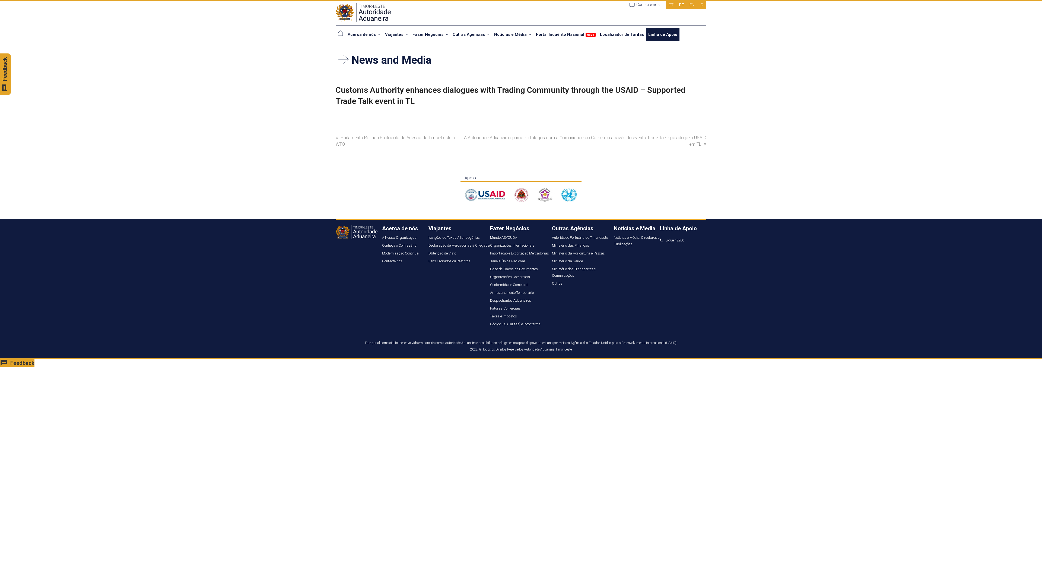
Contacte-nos (648, 4)
